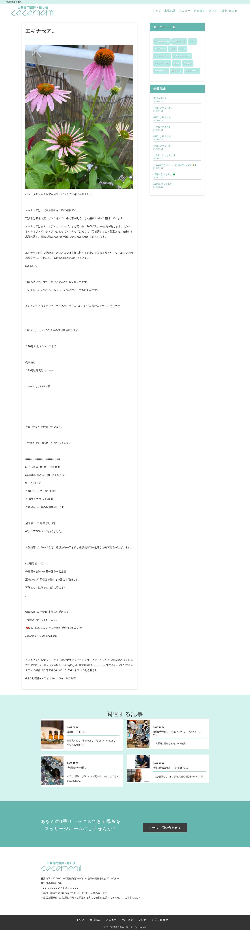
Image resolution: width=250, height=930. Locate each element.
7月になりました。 (163, 107)
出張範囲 (170, 10)
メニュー (185, 10)
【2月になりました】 (164, 155)
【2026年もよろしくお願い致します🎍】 (175, 164)
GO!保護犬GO (162, 41)
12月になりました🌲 (164, 174)
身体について (192, 71)
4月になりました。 (163, 136)
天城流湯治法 (161, 71)
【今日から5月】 (162, 126)
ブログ (213, 10)
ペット (182, 49)
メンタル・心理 (162, 63)
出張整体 (188, 63)
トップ (157, 10)
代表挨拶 (199, 10)
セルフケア (160, 49)
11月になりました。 (164, 183)
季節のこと (176, 71)
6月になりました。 (163, 117)
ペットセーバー (162, 56)
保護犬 (176, 63)
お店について (179, 41)
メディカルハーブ (182, 56)
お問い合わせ (229, 10)
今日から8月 (160, 98)
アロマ (192, 41)
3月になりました (162, 145)
